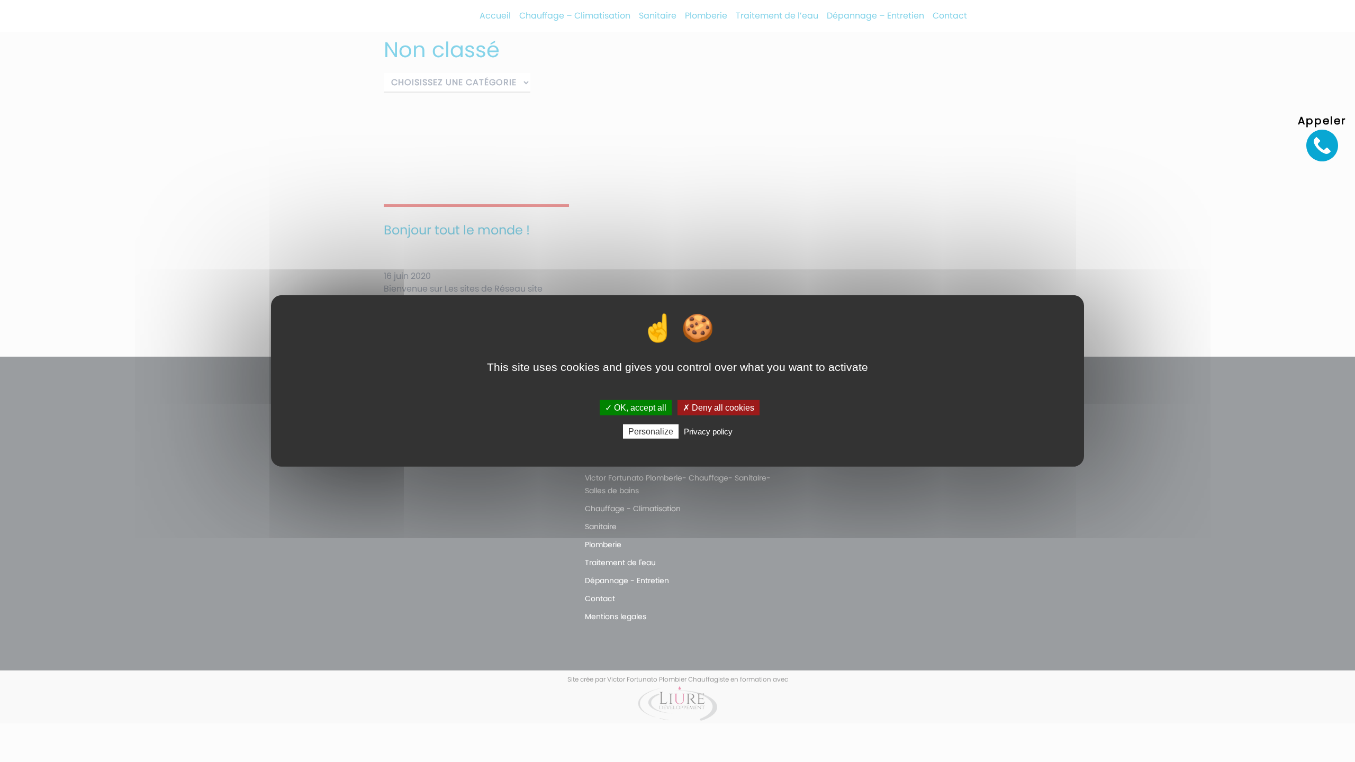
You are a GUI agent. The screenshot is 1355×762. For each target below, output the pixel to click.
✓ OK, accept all (635, 407)
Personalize (650, 431)
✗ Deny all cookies (718, 407)
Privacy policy (708, 431)
